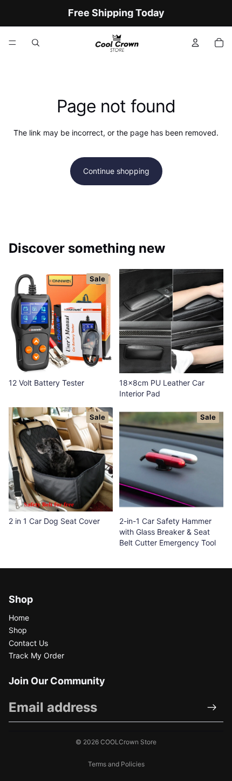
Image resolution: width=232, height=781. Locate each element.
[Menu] (12, 42)
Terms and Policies (116, 764)
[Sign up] (212, 707)
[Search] (35, 43)
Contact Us (28, 643)
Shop (18, 630)
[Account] (195, 43)
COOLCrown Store (128, 742)
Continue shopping (116, 171)
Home (19, 617)
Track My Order (36, 655)
